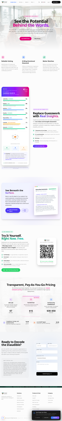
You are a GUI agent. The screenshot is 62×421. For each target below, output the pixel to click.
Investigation (19, 406)
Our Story (50, 395)
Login (48, 2)
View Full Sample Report (13, 210)
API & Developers (35, 404)
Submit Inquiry (46, 373)
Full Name (38, 343)
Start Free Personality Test (12, 270)
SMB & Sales (19, 398)
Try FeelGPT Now (26, 38)
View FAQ (25, 210)
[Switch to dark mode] (39, 2)
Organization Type (40, 355)
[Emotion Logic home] (4, 2)
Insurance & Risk (20, 404)
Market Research (20, 408)
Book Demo (55, 2)
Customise (38, 417)
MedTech (19, 411)
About (32, 2)
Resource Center (35, 408)
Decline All (46, 417)
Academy (34, 406)
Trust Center (50, 400)
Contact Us (50, 402)
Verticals (20, 2)
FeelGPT (34, 398)
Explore (26, 2)
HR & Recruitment (20, 400)
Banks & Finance (20, 402)
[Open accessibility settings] (3, 418)
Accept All (55, 417)
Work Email (50, 343)
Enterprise (19, 395)
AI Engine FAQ (51, 398)
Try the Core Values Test (39, 146)
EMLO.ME (34, 395)
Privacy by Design (38, 386)
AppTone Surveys (35, 400)
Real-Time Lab (35, 402)
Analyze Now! (13, 2)
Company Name (38, 349)
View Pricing (37, 38)
